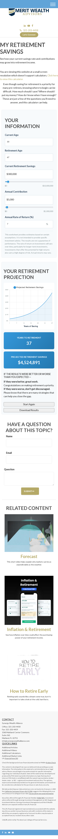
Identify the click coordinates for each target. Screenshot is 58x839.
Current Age (11, 134)
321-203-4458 (30, 30)
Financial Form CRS (11, 758)
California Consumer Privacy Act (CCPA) (18, 791)
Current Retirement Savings (20, 166)
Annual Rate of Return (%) (19, 217)
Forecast (29, 556)
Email (9, 452)
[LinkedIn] (25, 26)
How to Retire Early (29, 691)
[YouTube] (29, 26)
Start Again (29, 404)
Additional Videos (9, 750)
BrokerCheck (51, 762)
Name (9, 436)
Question (9, 469)
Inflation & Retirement (29, 629)
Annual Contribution (16, 191)
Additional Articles (10, 747)
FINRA (39, 798)
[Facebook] (32, 26)
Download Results (29, 410)
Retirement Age (13, 150)
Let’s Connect (29, 35)
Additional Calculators (11, 753)
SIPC (43, 798)
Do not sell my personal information (41, 793)
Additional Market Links (12, 756)
